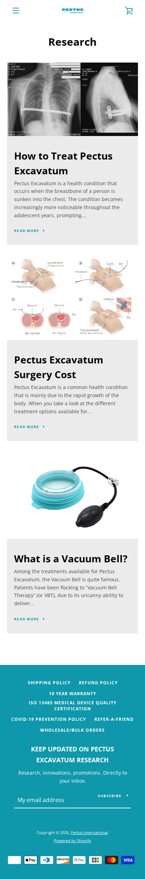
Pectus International (89, 832)
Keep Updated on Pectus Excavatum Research (72, 754)
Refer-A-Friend (114, 719)
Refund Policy (98, 683)
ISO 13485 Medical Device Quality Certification (72, 706)
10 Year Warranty (72, 694)
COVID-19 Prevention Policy (48, 719)
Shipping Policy (49, 683)
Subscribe (109, 795)
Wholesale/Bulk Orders (72, 730)
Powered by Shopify (72, 840)
